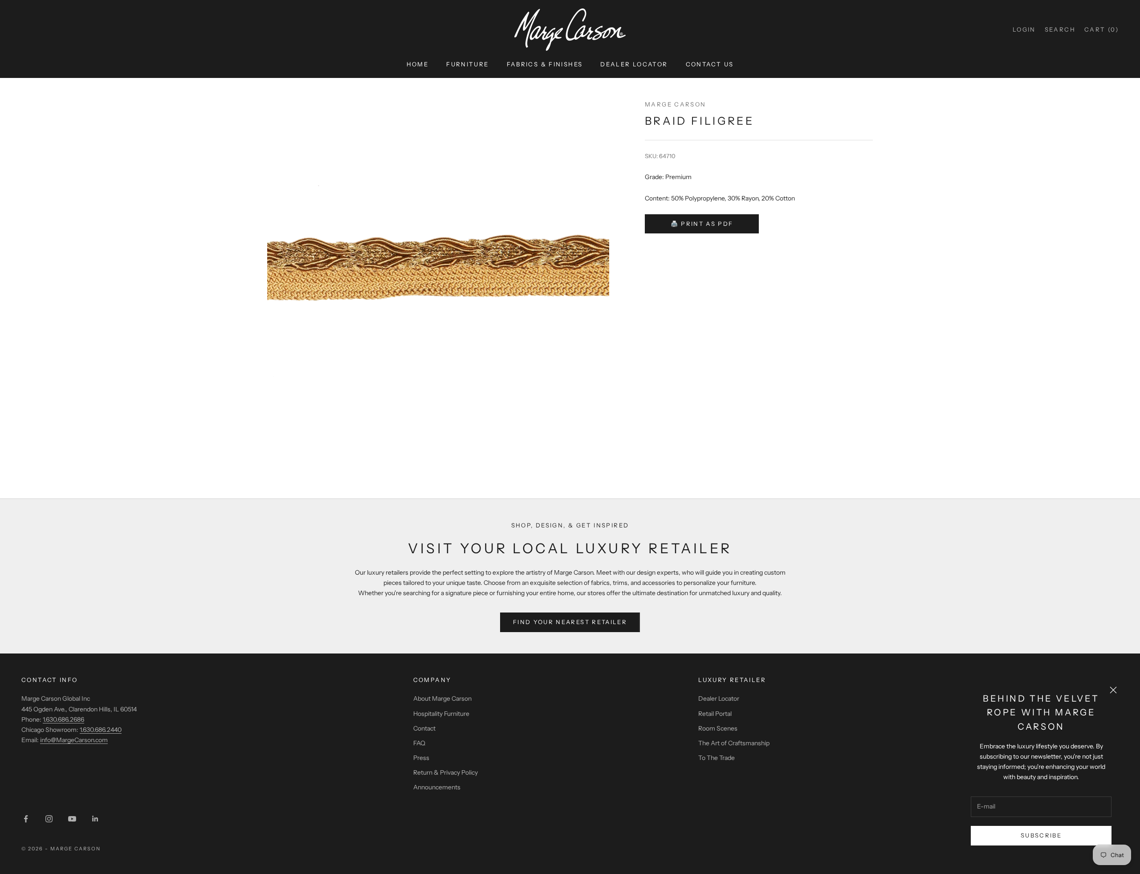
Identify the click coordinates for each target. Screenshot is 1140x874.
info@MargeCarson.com (74, 740)
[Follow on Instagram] (49, 818)
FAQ (419, 743)
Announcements (436, 787)
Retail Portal (715, 714)
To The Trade (716, 758)
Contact (424, 728)
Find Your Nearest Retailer (570, 621)
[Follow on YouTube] (72, 818)
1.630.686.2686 (63, 719)
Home (418, 64)
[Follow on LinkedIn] (95, 818)
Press (421, 758)
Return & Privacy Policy (445, 772)
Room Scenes (717, 728)
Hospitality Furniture (441, 714)
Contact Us (710, 64)
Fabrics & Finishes (545, 64)
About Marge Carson (442, 698)
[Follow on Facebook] (25, 818)
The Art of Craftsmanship (734, 743)
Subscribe (1041, 835)
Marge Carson (675, 104)
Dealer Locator (634, 64)
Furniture (467, 64)
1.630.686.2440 (101, 730)
